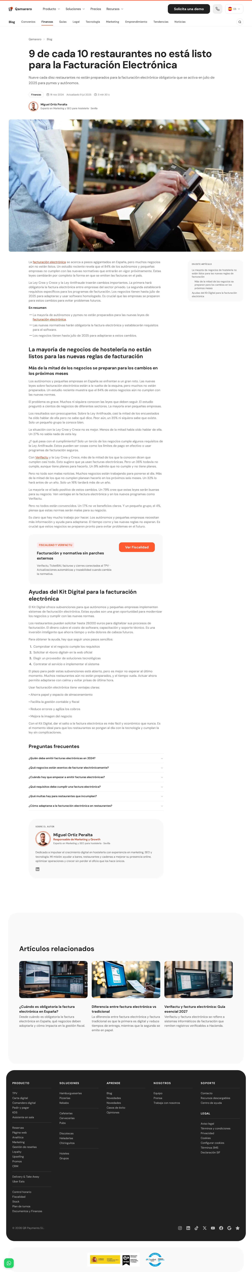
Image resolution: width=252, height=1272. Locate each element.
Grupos (64, 1158)
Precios (96, 9)
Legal (76, 22)
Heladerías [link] (66, 1138)
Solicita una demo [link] (189, 9)
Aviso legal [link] (207, 1123)
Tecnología (93, 22)
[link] (217, 9)
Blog (12, 22)
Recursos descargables (215, 1098)
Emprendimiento (136, 22)
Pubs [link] (62, 1123)
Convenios (28, 22)
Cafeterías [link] (66, 1113)
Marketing (112, 22)
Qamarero (35, 39)
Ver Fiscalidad (137, 547)
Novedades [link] (114, 1098)
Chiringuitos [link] (67, 1143)
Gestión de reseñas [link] (24, 1147)
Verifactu (41, 457)
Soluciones (73, 9)
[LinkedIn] (37, 869)
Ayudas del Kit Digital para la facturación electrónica (214, 294)
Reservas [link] (18, 1128)
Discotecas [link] (66, 1133)
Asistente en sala (23, 1117)
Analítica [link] (17, 1137)
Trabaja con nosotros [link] (167, 1103)
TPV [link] (14, 1093)
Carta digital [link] (20, 1098)
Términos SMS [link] (209, 1147)
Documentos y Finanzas (27, 1211)
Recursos (112, 9)
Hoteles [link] (64, 1153)
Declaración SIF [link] (210, 1152)
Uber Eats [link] (18, 1181)
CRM (15, 1166)
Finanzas (47, 22)
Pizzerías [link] (64, 1098)
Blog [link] (109, 1093)
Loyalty (16, 1152)
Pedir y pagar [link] (20, 1107)
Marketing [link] (18, 1142)
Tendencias (160, 22)
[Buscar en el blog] (239, 22)
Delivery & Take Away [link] (25, 1176)
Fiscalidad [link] (18, 1197)
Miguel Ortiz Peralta (73, 834)
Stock (15, 1201)
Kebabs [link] (64, 1103)
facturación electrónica (49, 262)
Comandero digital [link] (24, 1103)
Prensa (158, 1098)
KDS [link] (14, 1112)
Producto (49, 9)
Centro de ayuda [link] (211, 1103)
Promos (17, 1161)
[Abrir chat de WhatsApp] (9, 1263)
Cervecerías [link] (67, 1118)
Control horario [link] (21, 1192)
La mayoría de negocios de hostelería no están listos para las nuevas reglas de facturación (214, 273)
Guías (63, 22)
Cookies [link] (206, 1138)
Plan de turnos (21, 1206)
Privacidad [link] (207, 1133)
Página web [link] (19, 1132)
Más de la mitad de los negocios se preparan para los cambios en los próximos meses (214, 285)
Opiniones (113, 1112)
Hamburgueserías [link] (70, 1093)
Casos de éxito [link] (116, 1107)
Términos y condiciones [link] (215, 1128)
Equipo (158, 1093)
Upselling (18, 1156)
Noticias (180, 22)
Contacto (206, 1093)
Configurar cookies (212, 1143)
